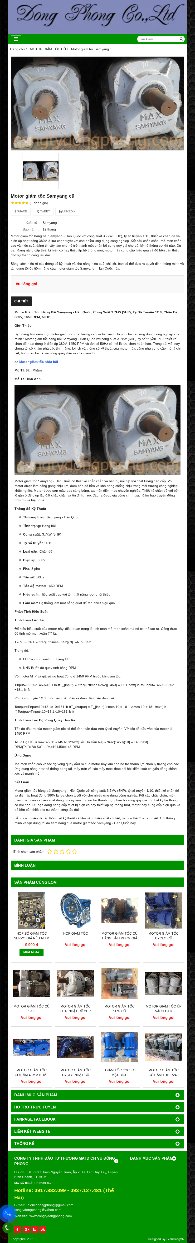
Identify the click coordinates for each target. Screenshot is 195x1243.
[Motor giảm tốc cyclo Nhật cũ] (75, 1047)
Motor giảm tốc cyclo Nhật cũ (75, 1072)
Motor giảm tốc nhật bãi (38, 362)
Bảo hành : (31, 229)
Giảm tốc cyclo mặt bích (119, 1072)
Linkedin (69, 211)
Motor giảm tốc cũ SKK (31, 1008)
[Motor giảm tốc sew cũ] (119, 983)
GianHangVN (175, 1239)
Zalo (8, 1214)
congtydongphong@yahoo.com (37, 1210)
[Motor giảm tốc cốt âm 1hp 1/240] (163, 1047)
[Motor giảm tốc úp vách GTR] (163, 983)
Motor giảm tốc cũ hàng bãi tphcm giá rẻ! (119, 938)
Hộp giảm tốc (75, 933)
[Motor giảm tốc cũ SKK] (31, 983)
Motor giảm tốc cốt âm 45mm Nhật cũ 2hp (31, 1075)
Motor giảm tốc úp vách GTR (163, 1008)
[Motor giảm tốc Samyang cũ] (97, 103)
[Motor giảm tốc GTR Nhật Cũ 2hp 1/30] (75, 983)
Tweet (44, 211)
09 (73, 1190)
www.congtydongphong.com (50, 1216)
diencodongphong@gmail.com (50, 1205)
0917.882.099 (50, 1190)
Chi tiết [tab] (21, 301)
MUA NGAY (31, 952)
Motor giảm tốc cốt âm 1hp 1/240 (163, 1072)
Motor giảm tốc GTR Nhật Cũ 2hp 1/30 (75, 1011)
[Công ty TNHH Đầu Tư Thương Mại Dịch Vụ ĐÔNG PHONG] (97, 33)
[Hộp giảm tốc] (75, 910)
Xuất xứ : (32, 223)
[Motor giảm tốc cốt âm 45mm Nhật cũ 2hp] (31, 1047)
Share (21, 211)
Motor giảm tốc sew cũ (119, 1008)
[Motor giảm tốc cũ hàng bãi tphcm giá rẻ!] (119, 910)
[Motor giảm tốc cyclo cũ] (163, 910)
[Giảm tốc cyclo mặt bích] (119, 1047)
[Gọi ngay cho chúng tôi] (7, 1228)
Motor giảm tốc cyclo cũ (163, 936)
